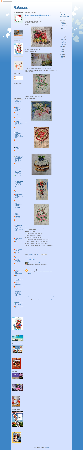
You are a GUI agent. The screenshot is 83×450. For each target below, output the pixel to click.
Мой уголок (17, 275)
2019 (62, 49)
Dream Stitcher (18, 291)
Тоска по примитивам (19, 192)
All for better (17, 256)
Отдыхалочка (17, 280)
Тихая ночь (17, 236)
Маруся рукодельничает (18, 204)
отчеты (34, 256)
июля (63, 28)
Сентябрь (17, 114)
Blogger (47, 447)
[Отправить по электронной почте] (41, 254)
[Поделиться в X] (44, 254)
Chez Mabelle (17, 207)
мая (63, 37)
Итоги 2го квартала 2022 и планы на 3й (64, 31)
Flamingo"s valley (18, 249)
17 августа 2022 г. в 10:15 (42, 270)
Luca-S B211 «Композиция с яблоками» (18, 160)
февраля (64, 42)
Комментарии (18, 78)
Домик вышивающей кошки (18, 133)
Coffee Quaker (17, 217)
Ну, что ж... (17, 276)
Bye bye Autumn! (18, 261)
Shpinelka (17, 147)
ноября (63, 23)
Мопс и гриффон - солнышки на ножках (19, 234)
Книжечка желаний (19, 286)
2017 (62, 52)
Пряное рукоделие (19, 279)
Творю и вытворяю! (17, 298)
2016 (62, 54)
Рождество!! (17, 214)
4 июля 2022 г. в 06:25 (36, 262)
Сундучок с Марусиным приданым (17, 264)
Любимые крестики (17, 191)
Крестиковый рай (18, 238)
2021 (62, 46)
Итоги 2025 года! (18, 104)
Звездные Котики (18, 101)
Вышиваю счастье (19, 306)
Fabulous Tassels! (18, 173)
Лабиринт (22, 7)
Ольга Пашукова (31, 270)
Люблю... (17, 107)
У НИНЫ (16, 100)
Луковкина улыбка (19, 139)
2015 (62, 56)
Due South (17, 252)
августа (64, 26)
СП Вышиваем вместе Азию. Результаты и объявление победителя (17, 143)
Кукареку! (16, 257)
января (63, 44)
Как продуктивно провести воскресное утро (19, 136)
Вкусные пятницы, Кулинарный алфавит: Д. (18, 109)
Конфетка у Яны (18, 304)
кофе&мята (17, 216)
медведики (17, 239)
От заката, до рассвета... (17, 242)
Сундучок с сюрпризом (17, 260)
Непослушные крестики (18, 172)
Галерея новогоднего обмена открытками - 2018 (19, 209)
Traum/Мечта (17, 213)
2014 (62, 57)
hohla (16, 117)
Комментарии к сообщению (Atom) (45, 299)
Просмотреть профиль (64, 16)
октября (64, 25)
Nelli (16, 186)
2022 (62, 22)
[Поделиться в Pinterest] (46, 254)
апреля (63, 39)
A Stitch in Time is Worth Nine (18, 303)
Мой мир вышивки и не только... (19, 182)
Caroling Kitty (17, 148)
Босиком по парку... (17, 113)
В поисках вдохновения (18, 164)
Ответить (30, 266)
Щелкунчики (17, 205)
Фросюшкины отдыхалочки (18, 220)
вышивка (30, 256)
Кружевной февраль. (19, 273)
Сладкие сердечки (18, 187)
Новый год (17, 201)
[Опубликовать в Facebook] (45, 254)
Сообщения (17, 76)
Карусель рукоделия (17, 122)
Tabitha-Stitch (17, 103)
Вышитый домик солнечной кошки (18, 151)
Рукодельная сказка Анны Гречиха (17, 271)
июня (63, 36)
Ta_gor (29, 262)
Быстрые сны (18, 127)
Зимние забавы (18, 284)
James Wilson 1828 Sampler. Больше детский (18, 129)
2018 (62, 51)
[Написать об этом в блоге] (42, 254)
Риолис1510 (17, 250)
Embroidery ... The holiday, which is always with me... (19, 157)
